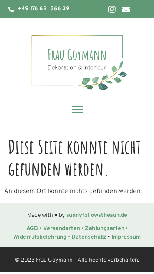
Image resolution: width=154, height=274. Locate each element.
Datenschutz (88, 237)
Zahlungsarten (104, 228)
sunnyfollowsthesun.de (96, 215)
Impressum (126, 237)
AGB (32, 228)
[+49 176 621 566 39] (11, 9)
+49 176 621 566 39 (43, 8)
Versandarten (61, 228)
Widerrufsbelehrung (40, 237)
